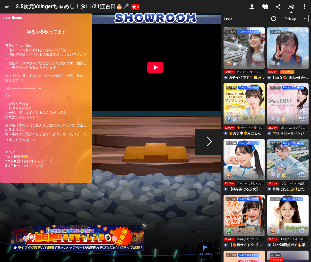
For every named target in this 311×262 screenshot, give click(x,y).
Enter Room (244, 52)
